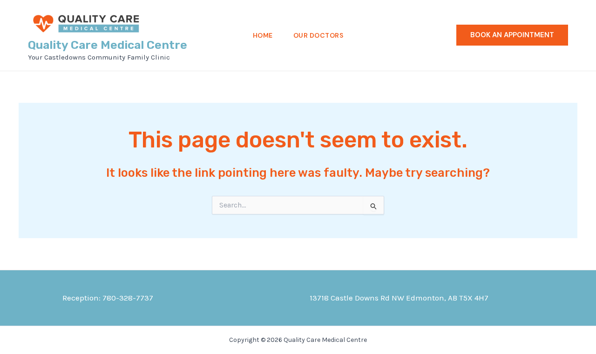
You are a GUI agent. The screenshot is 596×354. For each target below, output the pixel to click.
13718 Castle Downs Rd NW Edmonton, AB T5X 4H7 (399, 297)
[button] (512, 35)
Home (263, 35)
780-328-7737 (127, 297)
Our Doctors (318, 35)
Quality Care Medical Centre (107, 45)
